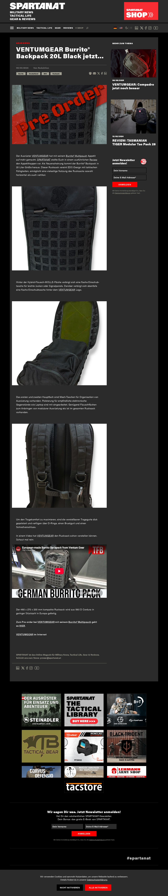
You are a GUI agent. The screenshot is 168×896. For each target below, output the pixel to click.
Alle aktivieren (98, 887)
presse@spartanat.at (50, 657)
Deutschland (33, 73)
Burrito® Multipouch (76, 155)
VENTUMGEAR (40, 155)
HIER (22, 625)
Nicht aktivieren (70, 887)
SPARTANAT (43, 159)
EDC (45, 73)
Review (93, 159)
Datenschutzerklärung (97, 879)
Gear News (23, 43)
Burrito (20, 73)
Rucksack (56, 73)
